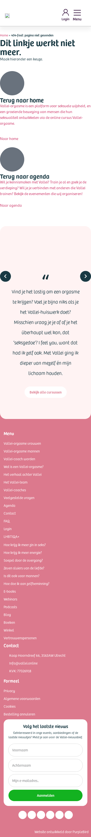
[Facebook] (32, 815)
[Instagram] (22, 815)
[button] (5, 319)
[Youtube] (50, 815)
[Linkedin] (41, 815)
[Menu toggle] (77, 15)
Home (4, 35)
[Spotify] (59, 815)
